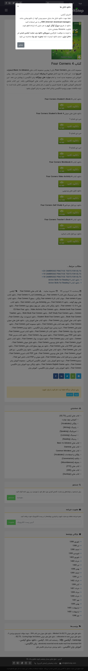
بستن (21, 44)
